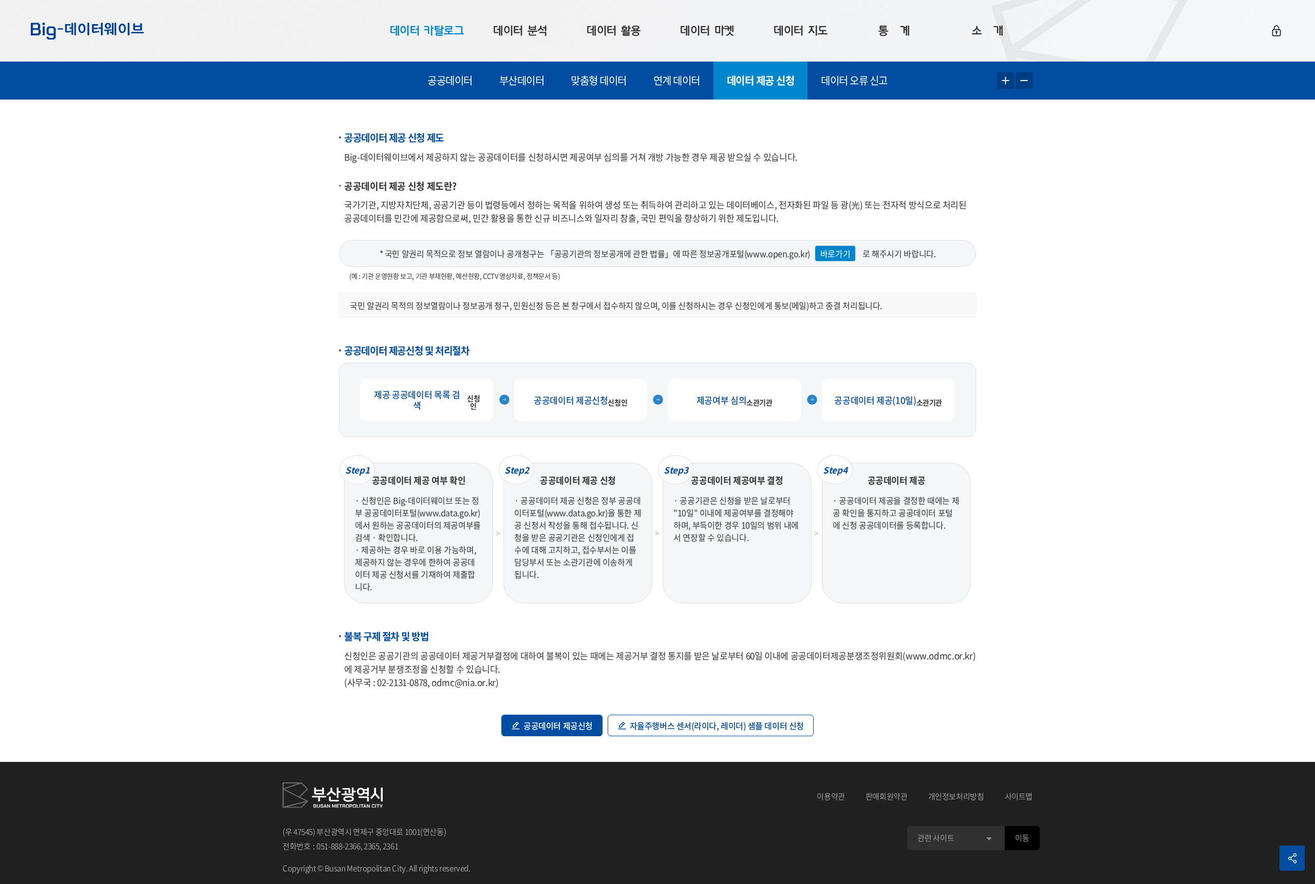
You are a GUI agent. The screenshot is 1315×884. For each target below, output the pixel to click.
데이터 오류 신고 (854, 80)
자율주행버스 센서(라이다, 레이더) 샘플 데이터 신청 (717, 725)
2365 (372, 846)
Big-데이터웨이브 (87, 31)
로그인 (1276, 30)
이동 (1022, 837)
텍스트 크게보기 (1005, 80)
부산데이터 (521, 80)
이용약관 (831, 796)
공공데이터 (450, 80)
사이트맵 (1019, 796)
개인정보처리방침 (956, 796)
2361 (391, 846)
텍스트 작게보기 (1024, 80)
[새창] (333, 796)
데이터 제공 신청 (761, 80)
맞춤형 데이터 (599, 80)
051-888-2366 (338, 846)
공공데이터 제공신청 (558, 725)
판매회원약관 (887, 796)
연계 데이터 (676, 80)
